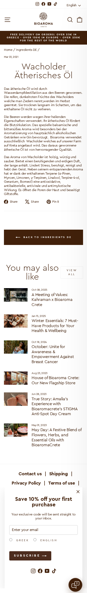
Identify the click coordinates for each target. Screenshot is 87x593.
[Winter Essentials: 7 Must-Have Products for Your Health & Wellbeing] (16, 321)
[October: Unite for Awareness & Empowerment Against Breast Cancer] (16, 347)
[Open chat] (75, 585)
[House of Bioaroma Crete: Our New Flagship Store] (16, 378)
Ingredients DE (26, 50)
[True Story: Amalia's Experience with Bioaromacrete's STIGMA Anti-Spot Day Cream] (16, 399)
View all (72, 272)
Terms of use (61, 483)
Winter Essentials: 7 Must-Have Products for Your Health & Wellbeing (55, 326)
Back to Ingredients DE (47, 237)
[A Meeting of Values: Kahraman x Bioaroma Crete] (16, 295)
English (48, 540)
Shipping (58, 474)
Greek (22, 540)
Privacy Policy (26, 483)
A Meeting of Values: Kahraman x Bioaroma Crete (52, 300)
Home (8, 50)
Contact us (30, 474)
